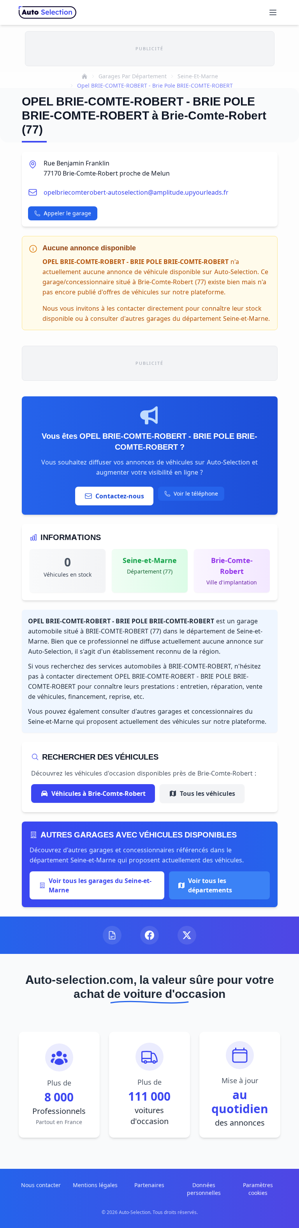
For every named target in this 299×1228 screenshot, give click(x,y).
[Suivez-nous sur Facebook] (149, 935)
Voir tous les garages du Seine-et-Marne (100, 885)
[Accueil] (84, 76)
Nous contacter (41, 1185)
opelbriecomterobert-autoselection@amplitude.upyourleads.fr (136, 192)
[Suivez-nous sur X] (187, 935)
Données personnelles (204, 1189)
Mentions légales (95, 1185)
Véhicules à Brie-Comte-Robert (98, 793)
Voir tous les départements (210, 885)
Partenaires (149, 1185)
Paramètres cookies (258, 1189)
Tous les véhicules (207, 793)
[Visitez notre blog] (112, 935)
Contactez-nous (119, 496)
